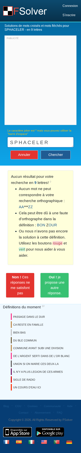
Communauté (52, 406)
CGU (18, 406)
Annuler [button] (24, 155)
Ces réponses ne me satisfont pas (20, 285)
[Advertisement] (40, 81)
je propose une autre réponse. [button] (54, 285)
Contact (23, 412)
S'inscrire (69, 15)
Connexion (70, 5)
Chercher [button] (55, 155)
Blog (6, 406)
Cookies (33, 406)
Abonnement (43, 412)
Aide (70, 406)
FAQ (59, 412)
